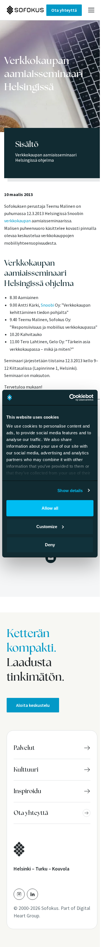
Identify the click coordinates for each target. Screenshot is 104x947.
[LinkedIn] (32, 894)
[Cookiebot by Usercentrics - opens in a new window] (70, 397)
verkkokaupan (17, 220)
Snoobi (47, 305)
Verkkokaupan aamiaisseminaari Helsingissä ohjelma (46, 157)
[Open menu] (91, 10)
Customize (46, 526)
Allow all (50, 508)
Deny (50, 544)
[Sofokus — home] (26, 10)
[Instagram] (19, 894)
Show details (70, 490)
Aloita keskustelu (33, 705)
